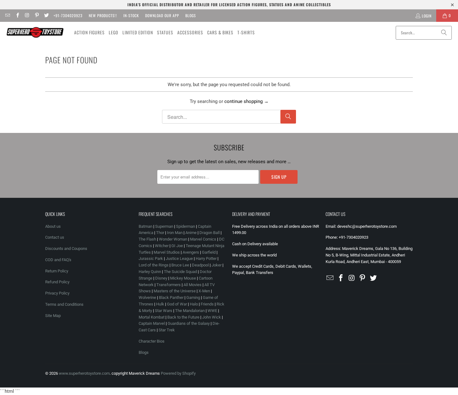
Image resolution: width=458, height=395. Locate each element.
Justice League (179, 258)
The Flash (147, 239)
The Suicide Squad (180, 271)
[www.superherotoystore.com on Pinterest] (36, 15)
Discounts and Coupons (66, 248)
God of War (177, 304)
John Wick (211, 317)
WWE (212, 310)
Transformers (168, 284)
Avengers (191, 252)
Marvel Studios (167, 252)
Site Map (53, 315)
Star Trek (167, 330)
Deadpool (200, 265)
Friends (207, 304)
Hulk (160, 304)
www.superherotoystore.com (84, 373)
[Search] (444, 33)
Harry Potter (206, 258)
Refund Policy (57, 282)
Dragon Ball (209, 232)
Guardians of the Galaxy (189, 323)
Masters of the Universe (175, 291)
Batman (145, 226)
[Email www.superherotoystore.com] (7, 15)
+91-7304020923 (68, 15)
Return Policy (56, 271)
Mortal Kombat (152, 317)
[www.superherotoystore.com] (35, 32)
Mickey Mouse (183, 278)
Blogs (190, 15)
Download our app (162, 15)
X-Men (204, 291)
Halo (194, 304)
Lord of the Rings (154, 265)
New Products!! (103, 15)
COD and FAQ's (58, 259)
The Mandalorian (190, 310)
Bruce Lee (180, 265)
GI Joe (177, 245)
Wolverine (147, 297)
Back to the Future (183, 317)
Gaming (193, 297)
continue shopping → (246, 101)
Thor (160, 232)
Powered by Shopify (178, 373)
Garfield (209, 252)
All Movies (193, 284)
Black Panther (171, 297)
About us (53, 226)
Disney (161, 278)
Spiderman (185, 226)
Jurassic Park (151, 258)
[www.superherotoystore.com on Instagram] (27, 15)
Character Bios (152, 341)
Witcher (162, 245)
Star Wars (163, 310)
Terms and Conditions (64, 304)
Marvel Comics (203, 239)
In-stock (131, 15)
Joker (217, 265)
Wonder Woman (173, 239)
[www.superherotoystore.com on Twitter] (46, 15)
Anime (191, 232)
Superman (164, 226)
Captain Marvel (152, 323)
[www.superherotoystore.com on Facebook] (17, 15)
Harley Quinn (150, 271)
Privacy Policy (57, 293)
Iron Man (175, 232)
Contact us (54, 237)
